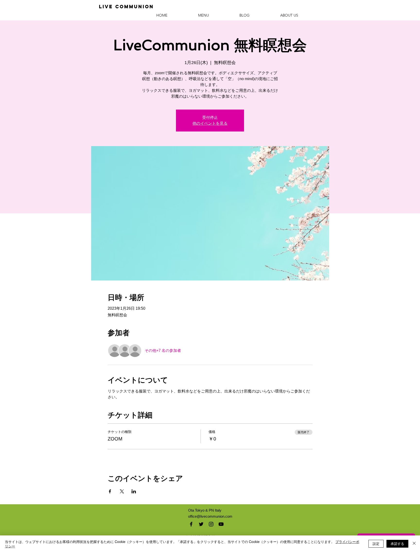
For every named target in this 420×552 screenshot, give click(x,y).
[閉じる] (414, 543)
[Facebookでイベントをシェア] (110, 491)
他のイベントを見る (210, 123)
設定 (376, 543)
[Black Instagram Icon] (211, 524)
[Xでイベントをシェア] (122, 491)
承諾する (397, 543)
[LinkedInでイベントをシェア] (133, 491)
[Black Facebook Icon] (191, 524)
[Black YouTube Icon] (221, 524)
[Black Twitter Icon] (201, 524)
